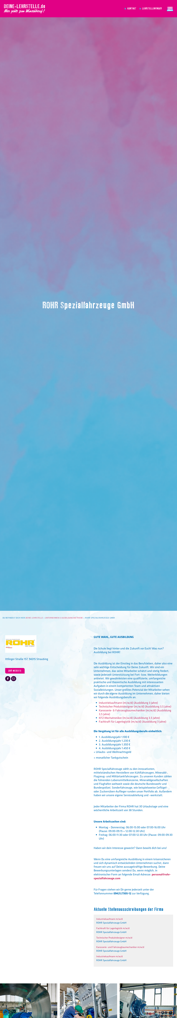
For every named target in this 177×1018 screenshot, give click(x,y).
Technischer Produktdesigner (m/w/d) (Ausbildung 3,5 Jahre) (135, 706)
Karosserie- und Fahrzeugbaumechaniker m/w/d (120, 947)
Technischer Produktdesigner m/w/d (114, 937)
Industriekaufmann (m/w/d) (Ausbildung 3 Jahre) (128, 703)
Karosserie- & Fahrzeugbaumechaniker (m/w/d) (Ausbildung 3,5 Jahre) (135, 712)
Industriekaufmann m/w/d (109, 919)
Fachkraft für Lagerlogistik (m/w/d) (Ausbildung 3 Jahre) (132, 721)
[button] (5, 1012)
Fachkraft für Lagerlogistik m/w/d (113, 928)
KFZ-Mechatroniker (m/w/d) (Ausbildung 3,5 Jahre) (129, 718)
